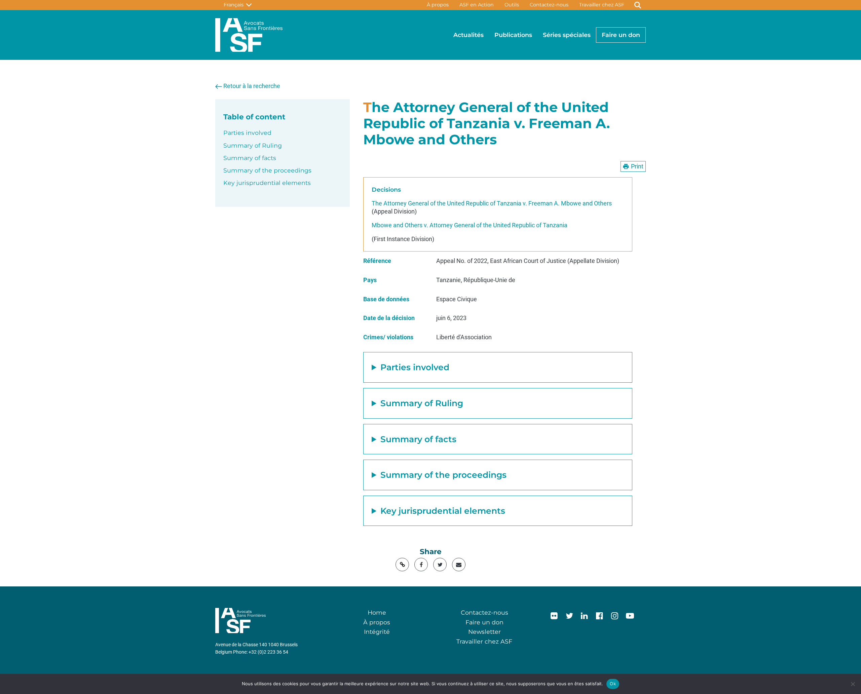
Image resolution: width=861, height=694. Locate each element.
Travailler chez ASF (601, 5)
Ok (613, 683)
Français (235, 5)
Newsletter (484, 631)
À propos (438, 5)
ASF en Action (476, 5)
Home (377, 612)
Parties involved (247, 132)
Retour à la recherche (251, 86)
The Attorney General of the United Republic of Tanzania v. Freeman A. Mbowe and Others (492, 203)
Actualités (468, 34)
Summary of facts (249, 157)
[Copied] (402, 564)
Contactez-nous (549, 5)
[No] (852, 684)
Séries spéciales (567, 34)
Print (637, 166)
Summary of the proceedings (267, 170)
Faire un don (621, 34)
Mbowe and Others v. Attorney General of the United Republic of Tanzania (469, 225)
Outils (511, 5)
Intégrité (377, 631)
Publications (513, 34)
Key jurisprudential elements (267, 182)
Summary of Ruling (252, 145)
